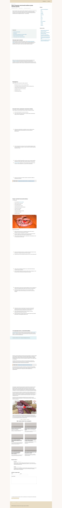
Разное (42, 18)
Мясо (21, 419)
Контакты (49, 1)
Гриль (41, 10)
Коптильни (42, 14)
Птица (41, 17)
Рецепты (25, 419)
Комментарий (13, 476)
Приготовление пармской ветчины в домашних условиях (30, 452)
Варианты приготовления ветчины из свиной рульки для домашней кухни (30, 429)
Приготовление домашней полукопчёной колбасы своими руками (16, 440)
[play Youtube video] (25, 221)
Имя (12, 473)
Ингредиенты (15, 33)
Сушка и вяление (43, 21)
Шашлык (42, 25)
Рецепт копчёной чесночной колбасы (18, 35)
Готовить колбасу (17, 162)
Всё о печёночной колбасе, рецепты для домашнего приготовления (15, 453)
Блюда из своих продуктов (44, 9)
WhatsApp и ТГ (44, 1)
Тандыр (42, 22)
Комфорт (42, 13)
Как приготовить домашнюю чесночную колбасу (20, 34)
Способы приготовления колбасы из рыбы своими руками (30, 440)
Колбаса (22, 8)
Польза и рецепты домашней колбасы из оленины (16, 428)
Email (21, 473)
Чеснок (28, 419)
